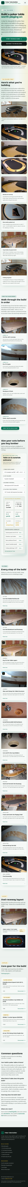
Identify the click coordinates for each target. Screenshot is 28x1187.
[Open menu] (25, 2)
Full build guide (4, 1146)
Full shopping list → (6, 973)
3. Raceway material (8, 482)
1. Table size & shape (8, 469)
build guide (13, 1111)
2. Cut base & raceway (6, 1150)
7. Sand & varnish (5, 1154)
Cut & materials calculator (7, 1163)
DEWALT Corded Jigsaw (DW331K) (12, 1017)
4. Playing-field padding (10, 489)
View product (21, 991)
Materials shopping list (6, 1165)
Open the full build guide (10, 428)
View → (20, 532)
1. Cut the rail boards (6, 1148)
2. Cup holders (7, 476)
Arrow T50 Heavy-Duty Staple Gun (13, 1033)
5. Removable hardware (6, 1152)
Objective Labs (9, 1178)
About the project (5, 1169)
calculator (6, 1113)
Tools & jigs (4, 1167)
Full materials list (8, 551)
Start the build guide (13, 39)
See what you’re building (14, 43)
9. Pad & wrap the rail (6, 1156)
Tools (13, 551)
